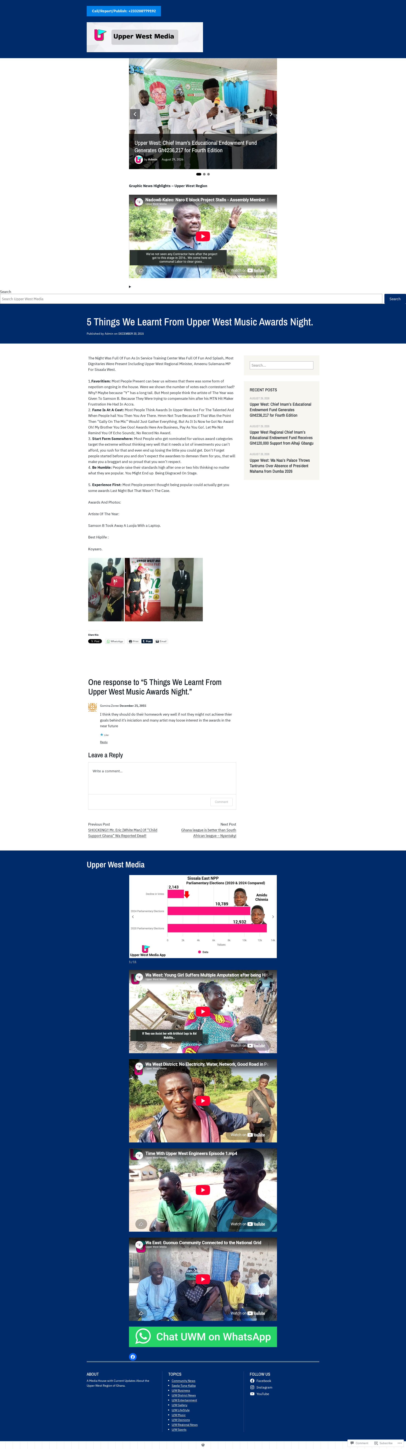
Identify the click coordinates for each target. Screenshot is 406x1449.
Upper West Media (116, 864)
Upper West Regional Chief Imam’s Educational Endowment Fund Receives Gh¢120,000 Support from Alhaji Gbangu (281, 437)
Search (5, 291)
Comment (221, 802)
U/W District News (184, 1395)
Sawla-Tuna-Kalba (184, 1385)
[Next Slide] (271, 114)
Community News (183, 1381)
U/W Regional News (185, 1425)
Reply (104, 742)
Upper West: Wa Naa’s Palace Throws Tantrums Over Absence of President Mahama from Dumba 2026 (280, 465)
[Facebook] (133, 1357)
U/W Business (181, 1390)
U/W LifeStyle (181, 1410)
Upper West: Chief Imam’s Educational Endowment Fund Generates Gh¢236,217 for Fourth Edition (195, 146)
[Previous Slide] (135, 114)
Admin (152, 159)
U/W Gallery (179, 1405)
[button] (273, 917)
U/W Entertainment (184, 1400)
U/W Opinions (181, 1420)
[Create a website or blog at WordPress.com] (203, 1445)
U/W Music (179, 1415)
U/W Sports (179, 1429)
